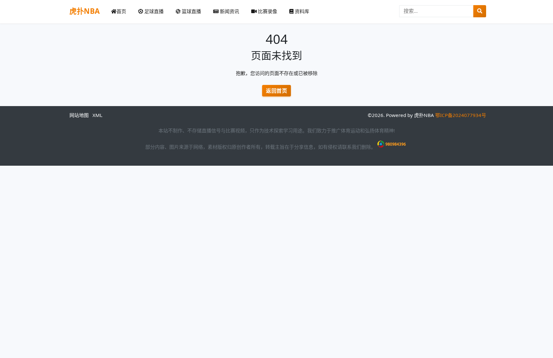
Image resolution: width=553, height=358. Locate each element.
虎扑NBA (84, 11)
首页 (121, 11)
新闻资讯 (229, 11)
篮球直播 (190, 11)
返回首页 (276, 90)
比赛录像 (267, 11)
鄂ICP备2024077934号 (460, 115)
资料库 (301, 11)
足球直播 (153, 11)
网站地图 (79, 115)
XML (97, 115)
